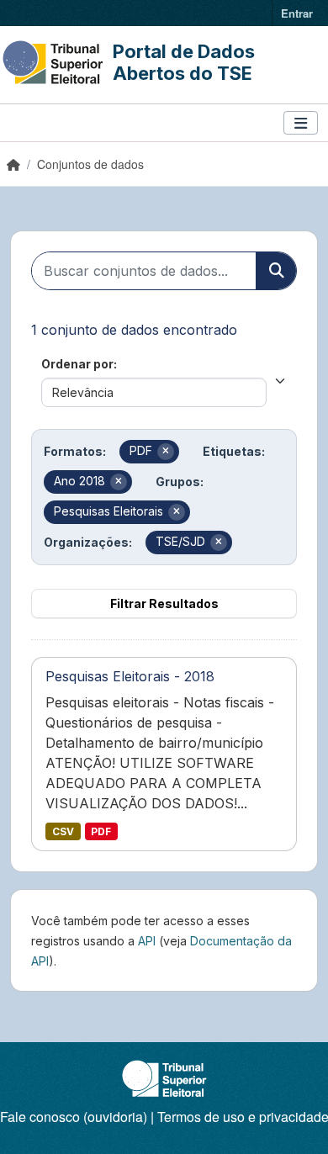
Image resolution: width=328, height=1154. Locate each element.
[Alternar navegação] (300, 123)
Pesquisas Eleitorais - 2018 (129, 676)
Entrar (297, 13)
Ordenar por (77, 364)
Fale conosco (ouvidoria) (73, 1116)
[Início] (13, 164)
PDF (101, 831)
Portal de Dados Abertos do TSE (184, 62)
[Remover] (165, 451)
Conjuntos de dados (90, 164)
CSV (63, 831)
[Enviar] (276, 270)
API (147, 941)
